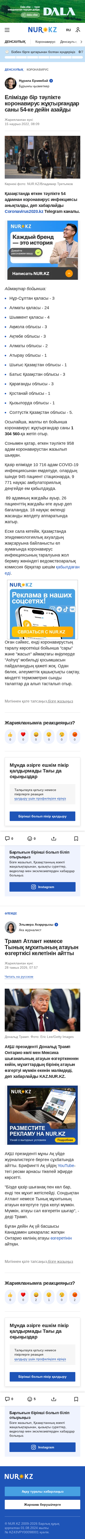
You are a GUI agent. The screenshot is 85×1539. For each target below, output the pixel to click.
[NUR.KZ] (42, 29)
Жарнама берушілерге (42, 1504)
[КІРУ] (78, 30)
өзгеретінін (61, 1238)
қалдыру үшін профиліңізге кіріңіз (40, 798)
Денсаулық (15, 42)
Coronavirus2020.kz (24, 211)
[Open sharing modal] (54, 838)
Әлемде (11, 913)
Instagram (46, 887)
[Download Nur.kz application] (42, 11)
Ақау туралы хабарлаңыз (43, 1491)
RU (68, 30)
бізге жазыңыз (60, 701)
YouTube (66, 1165)
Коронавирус (45, 42)
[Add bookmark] (76, 839)
